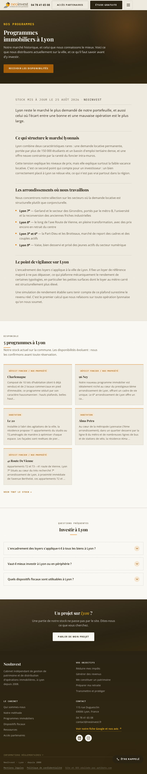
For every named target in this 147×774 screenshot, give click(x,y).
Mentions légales (14, 767)
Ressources (10, 729)
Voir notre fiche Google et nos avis (97, 728)
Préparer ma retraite (88, 685)
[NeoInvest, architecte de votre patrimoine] (16, 5)
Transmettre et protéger (90, 691)
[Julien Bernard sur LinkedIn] (79, 738)
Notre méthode (13, 712)
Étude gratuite (106, 5)
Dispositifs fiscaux (14, 724)
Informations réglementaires (22, 755)
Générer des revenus (88, 674)
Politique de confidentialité (44, 767)
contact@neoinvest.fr (88, 722)
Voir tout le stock (16, 491)
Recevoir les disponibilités (28, 68)
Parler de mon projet (73, 636)
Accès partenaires (70, 5)
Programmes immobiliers (19, 718)
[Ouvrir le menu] (128, 5)
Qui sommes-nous (14, 707)
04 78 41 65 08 (40, 5)
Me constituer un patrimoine (93, 679)
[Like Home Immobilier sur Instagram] (88, 738)
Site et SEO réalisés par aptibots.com (88, 767)
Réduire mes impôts (88, 668)
